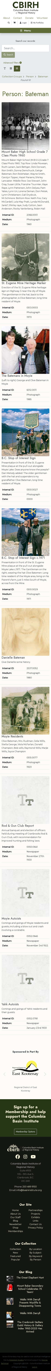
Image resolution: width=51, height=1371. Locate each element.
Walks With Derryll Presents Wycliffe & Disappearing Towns (30, 1302)
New (15, 1252)
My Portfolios (38, 22)
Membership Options (25, 1131)
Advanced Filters (11, 62)
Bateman (43, 76)
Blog (15, 1220)
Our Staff (15, 1217)
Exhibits (35, 1217)
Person (30, 76)
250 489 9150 (29, 1186)
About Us (15, 1214)
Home (15, 1210)
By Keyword (35, 1256)
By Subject (35, 1252)
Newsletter (15, 1224)
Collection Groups (12, 76)
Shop (15, 1227)
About (6, 18)
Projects (35, 1214)
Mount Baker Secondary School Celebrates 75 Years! (30, 1289)
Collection (15, 1249)
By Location (35, 1249)
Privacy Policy (35, 1227)
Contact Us (35, 1224)
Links (35, 1220)
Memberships (15, 1231)
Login (24, 22)
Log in (34, 1367)
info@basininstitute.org (29, 1190)
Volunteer (42, 18)
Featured (15, 1256)
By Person (35, 1259)
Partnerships (35, 1210)
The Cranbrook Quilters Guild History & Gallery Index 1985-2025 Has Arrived (30, 1326)
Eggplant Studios (17, 1360)
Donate (29, 18)
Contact (17, 18)
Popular (15, 1259)
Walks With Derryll (30, 1313)
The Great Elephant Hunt (30, 1277)
